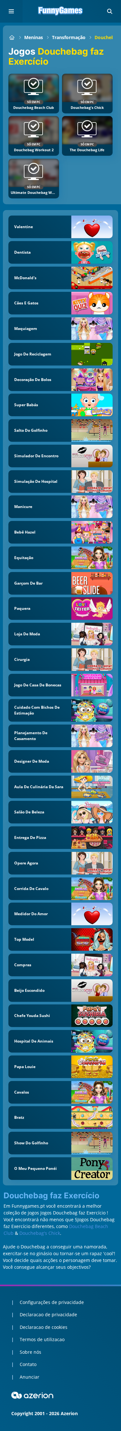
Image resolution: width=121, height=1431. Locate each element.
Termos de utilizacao (42, 1339)
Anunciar (29, 1377)
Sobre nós (30, 1352)
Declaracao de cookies (43, 1327)
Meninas (33, 37)
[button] (109, 11)
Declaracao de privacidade (48, 1314)
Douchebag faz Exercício (51, 1195)
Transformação (69, 37)
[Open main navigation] (11, 11)
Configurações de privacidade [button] (52, 1302)
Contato (28, 1364)
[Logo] (60, 11)
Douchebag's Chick (39, 1233)
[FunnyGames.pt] (11, 37)
